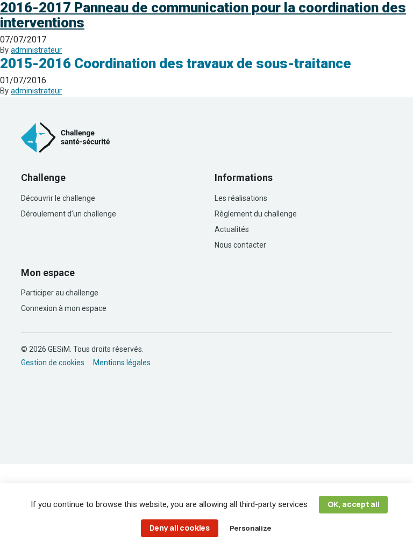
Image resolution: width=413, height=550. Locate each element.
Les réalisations (241, 198)
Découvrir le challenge (58, 198)
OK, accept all (353, 504)
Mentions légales (122, 362)
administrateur (36, 50)
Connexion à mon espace (63, 308)
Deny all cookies (179, 528)
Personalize (250, 528)
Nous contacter (240, 245)
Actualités (232, 229)
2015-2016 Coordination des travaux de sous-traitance (175, 63)
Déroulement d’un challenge (68, 213)
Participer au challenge (59, 292)
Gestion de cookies (52, 362)
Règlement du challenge (256, 213)
